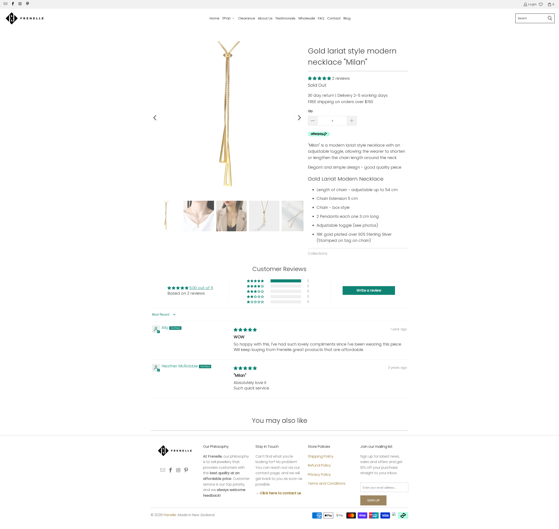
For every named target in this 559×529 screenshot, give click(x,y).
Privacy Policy (319, 474)
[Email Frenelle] (5, 4)
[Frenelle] (24, 18)
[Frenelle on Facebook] (12, 4)
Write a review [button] (369, 290)
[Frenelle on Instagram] (20, 4)
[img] (245, 329)
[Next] (298, 117)
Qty (310, 111)
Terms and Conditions (326, 483)
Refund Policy (319, 465)
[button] (228, 18)
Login (532, 4)
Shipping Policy (320, 456)
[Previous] (155, 117)
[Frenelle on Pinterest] (27, 4)
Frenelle (170, 514)
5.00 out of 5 (201, 287)
